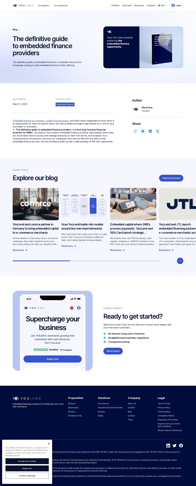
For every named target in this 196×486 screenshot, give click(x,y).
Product (71, 412)
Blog (130, 412)
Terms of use (164, 403)
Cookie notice (164, 412)
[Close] (49, 444)
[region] (27, 462)
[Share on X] (158, 131)
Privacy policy (164, 407)
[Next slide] (180, 261)
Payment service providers (110, 407)
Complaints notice (166, 416)
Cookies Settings (27, 476)
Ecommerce (103, 403)
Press (130, 420)
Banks (100, 416)
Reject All (27, 468)
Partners (72, 403)
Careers (131, 407)
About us (132, 403)
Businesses (73, 407)
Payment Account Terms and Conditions (169, 425)
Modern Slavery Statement (170, 430)
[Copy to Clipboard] (135, 131)
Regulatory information (168, 420)
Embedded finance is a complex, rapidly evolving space (41, 120)
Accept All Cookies (27, 461)
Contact (131, 416)
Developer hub (75, 416)
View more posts (171, 178)
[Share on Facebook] (143, 131)
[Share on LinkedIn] (150, 131)
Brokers (101, 412)
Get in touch (113, 351)
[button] (116, 5)
